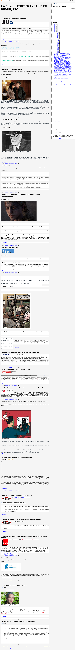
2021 (55, 27)
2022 (55, 26)
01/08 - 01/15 (57, 120)
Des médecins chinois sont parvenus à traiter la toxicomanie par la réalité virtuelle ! (24, 168)
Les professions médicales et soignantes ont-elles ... (62, 61)
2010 (55, 128)
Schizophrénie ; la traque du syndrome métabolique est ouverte (18, 621)
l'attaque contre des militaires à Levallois (24, 56)
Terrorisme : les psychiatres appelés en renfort (14, 18)
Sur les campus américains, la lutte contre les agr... (62, 86)
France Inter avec (25, 539)
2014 (55, 124)
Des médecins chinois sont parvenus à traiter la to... (62, 57)
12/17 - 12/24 (57, 34)
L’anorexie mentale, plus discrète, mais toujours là (62, 78)
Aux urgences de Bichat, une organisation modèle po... (63, 84)
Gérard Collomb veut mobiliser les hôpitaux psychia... (62, 54)
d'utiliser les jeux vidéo (35, 238)
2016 (55, 122)
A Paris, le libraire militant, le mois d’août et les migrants (17, 457)
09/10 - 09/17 (57, 48)
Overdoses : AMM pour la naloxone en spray (61, 75)
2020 (55, 28)
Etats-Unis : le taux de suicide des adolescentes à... (62, 87)
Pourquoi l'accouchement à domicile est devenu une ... (63, 67)
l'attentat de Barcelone (37, 54)
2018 (55, 30)
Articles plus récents (4, 646)
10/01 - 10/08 (57, 45)
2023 (55, 25)
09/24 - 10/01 (57, 46)
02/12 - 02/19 (57, 115)
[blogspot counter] (37, 2)
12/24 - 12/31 (57, 33)
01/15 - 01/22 (57, 119)
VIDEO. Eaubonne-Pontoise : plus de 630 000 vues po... (63, 85)
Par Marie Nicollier (10, 590)
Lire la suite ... (4, 39)
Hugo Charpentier (33, 539)
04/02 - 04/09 (57, 108)
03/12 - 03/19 (57, 111)
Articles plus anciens (47, 646)
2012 (55, 126)
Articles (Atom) (8, 648)
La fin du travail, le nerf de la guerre (11, 274)
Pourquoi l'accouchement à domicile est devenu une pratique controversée (21, 519)
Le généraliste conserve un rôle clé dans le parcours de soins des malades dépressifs (24, 387)
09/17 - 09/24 (57, 47)
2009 (55, 129)
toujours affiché (20, 238)
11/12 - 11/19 (57, 39)
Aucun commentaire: (14, 41)
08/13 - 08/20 (57, 52)
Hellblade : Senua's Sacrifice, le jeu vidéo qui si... (62, 58)
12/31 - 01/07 (57, 32)
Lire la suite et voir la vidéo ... (7, 577)
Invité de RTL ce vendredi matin (7, 60)
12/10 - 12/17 (57, 35)
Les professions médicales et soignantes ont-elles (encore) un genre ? (20, 352)
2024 (55, 24)
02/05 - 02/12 (57, 116)
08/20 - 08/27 (57, 51)
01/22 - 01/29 (57, 118)
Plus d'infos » (4, 115)
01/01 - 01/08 (57, 121)
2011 (55, 127)
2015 (55, 123)
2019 (55, 29)
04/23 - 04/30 (57, 105)
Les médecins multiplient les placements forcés (14, 585)
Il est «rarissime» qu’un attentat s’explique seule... (62, 82)
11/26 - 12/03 (57, 37)
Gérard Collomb (7, 57)
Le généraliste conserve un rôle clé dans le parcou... (62, 63)
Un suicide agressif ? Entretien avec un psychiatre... (62, 69)
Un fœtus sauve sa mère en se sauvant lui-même (62, 73)
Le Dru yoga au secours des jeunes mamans (61, 76)
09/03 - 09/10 (57, 49)
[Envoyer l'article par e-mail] (18, 41)
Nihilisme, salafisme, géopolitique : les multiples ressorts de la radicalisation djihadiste (25, 401)
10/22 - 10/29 (57, 42)
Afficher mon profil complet (57, 138)
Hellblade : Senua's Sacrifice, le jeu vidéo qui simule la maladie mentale (21, 194)
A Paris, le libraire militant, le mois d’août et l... (61, 65)
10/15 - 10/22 (57, 43)
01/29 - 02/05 (57, 117)
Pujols (38, 378)
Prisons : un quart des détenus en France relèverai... (62, 68)
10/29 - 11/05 (57, 41)
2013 (55, 125)
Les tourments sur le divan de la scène (12, 69)
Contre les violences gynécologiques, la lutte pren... (62, 66)
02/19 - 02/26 (57, 114)
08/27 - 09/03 (57, 50)
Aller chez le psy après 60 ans (10, 247)
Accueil (26, 646)
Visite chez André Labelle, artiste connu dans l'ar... (62, 62)
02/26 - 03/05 (57, 113)
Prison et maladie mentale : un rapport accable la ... (62, 83)
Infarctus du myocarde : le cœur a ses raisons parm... (63, 72)
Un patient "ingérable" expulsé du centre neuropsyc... (62, 77)
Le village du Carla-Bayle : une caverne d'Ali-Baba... (62, 81)
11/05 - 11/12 (57, 40)
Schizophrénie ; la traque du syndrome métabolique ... (63, 71)
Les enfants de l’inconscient (9, 119)
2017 (55, 31)
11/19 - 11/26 (57, 38)
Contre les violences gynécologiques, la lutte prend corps (17, 495)
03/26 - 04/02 (57, 109)
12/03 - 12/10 (57, 36)
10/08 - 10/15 (57, 44)
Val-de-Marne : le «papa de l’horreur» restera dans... (62, 74)
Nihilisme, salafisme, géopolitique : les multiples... (62, 64)
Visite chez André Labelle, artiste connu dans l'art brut (16, 369)
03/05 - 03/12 (57, 112)
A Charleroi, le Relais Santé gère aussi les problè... (62, 79)
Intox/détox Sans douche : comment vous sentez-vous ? (63, 80)
